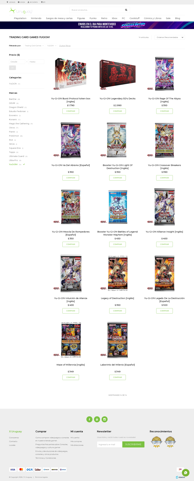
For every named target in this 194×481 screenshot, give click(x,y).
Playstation (20, 18)
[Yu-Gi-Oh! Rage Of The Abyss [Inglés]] (164, 73)
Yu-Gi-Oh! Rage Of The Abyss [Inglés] (164, 100)
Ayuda (22, 2)
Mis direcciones (77, 445)
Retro (104, 18)
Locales (12, 2)
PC (123, 18)
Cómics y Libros (152, 18)
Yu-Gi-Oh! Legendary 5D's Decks (117, 98)
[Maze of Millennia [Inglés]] (70, 340)
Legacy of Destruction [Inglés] (117, 298)
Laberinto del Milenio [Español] (117, 364)
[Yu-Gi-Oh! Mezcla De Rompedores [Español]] (70, 207)
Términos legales (41, 477)
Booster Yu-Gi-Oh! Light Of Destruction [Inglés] (117, 167)
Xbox (114, 18)
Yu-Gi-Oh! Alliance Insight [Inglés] (164, 231)
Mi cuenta (75, 437)
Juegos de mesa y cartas (59, 18)
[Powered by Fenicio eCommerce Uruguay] (180, 477)
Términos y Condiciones (45, 458)
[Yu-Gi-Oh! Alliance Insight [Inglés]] (164, 207)
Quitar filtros (64, 45)
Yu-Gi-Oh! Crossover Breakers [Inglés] (164, 167)
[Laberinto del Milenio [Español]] (117, 340)
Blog (177, 18)
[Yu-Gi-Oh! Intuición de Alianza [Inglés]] (70, 273)
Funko (93, 18)
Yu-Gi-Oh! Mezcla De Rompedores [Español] (71, 233)
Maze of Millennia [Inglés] (71, 364)
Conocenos (14, 437)
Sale (168, 18)
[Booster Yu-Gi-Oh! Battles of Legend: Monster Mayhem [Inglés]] (117, 207)
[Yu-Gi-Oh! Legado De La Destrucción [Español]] (164, 273)
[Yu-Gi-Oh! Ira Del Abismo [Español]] (70, 140)
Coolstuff (134, 18)
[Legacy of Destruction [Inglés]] (117, 273)
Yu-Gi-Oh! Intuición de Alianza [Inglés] (70, 300)
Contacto (13, 441)
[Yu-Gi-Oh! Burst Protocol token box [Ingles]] (70, 73)
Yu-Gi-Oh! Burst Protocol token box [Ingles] (70, 100)
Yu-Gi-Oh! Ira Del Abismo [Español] (71, 165)
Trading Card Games (33, 46)
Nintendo (36, 18)
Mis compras (76, 441)
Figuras (81, 18)
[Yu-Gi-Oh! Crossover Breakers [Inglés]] (164, 140)
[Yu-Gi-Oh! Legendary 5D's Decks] (117, 73)
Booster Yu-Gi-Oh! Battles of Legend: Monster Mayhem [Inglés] (117, 233)
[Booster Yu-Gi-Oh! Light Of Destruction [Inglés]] (117, 140)
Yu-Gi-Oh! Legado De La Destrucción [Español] (164, 300)
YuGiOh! (50, 46)
